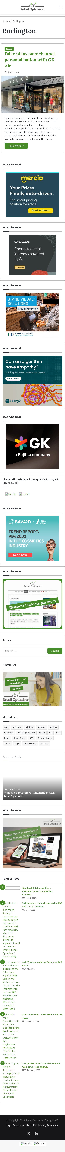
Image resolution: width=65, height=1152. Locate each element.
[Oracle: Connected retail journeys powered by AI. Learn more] (32, 255)
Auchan (53, 727)
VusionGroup (30, 743)
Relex (6, 738)
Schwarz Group (45, 738)
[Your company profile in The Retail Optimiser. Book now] (32, 604)
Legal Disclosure (15, 1125)
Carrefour (8, 733)
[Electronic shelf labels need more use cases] (11, 1036)
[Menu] (61, 8)
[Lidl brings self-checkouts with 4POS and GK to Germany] (11, 930)
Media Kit (31, 1125)
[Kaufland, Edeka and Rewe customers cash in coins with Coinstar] (11, 892)
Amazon (42, 727)
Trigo (17, 743)
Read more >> (16, 145)
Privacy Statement (48, 1125)
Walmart (45, 743)
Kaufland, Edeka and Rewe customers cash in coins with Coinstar (37, 891)
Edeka (42, 733)
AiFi (6, 727)
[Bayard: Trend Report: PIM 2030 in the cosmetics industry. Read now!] (32, 538)
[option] (32, 782)
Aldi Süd (30, 727)
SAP (31, 738)
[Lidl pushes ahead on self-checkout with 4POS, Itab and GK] (11, 1080)
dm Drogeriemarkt (26, 733)
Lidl (58, 733)
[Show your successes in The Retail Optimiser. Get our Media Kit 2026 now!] (32, 843)
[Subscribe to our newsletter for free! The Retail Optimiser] (32, 689)
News (9, 49)
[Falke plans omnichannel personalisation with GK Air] (32, 94)
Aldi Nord (16, 727)
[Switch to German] (39, 1144)
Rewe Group (19, 738)
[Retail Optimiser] (32, 7)
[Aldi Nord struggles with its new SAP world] (11, 986)
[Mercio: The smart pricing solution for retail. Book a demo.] (32, 194)
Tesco (7, 743)
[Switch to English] (25, 1144)
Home (7, 21)
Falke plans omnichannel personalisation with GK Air (30, 60)
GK (50, 733)
